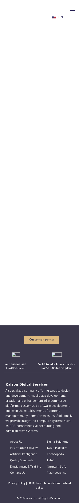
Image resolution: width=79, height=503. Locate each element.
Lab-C (50, 460)
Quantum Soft (56, 467)
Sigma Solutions (57, 442)
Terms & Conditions (48, 483)
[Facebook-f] (25, 494)
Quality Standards (21, 460)
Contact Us (17, 473)
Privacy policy (16, 483)
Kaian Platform (57, 448)
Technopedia (55, 454)
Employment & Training (25, 467)
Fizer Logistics (56, 473)
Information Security (24, 448)
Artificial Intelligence (23, 454)
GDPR (30, 483)
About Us (16, 442)
